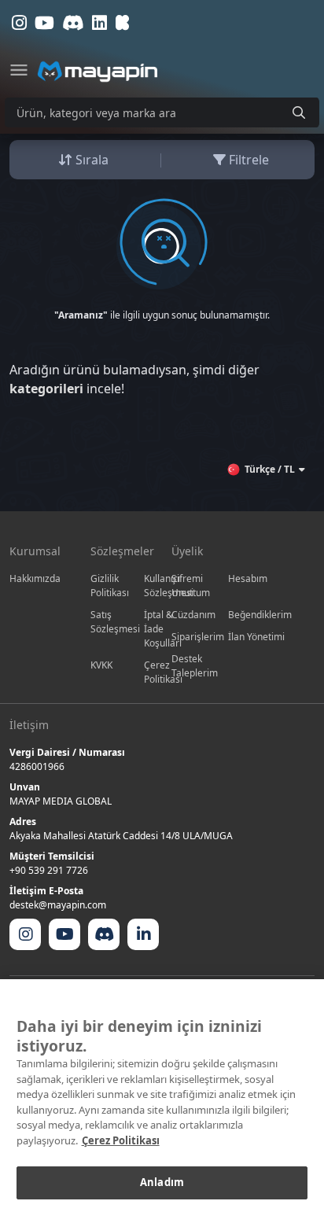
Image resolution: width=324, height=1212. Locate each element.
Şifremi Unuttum (190, 585)
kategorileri (46, 388)
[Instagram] (25, 934)
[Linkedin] (143, 934)
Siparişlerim (197, 636)
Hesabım (247, 578)
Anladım (162, 1182)
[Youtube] (64, 934)
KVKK (101, 665)
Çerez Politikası (121, 1140)
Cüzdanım (193, 614)
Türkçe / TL (270, 469)
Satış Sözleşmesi (115, 621)
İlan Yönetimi (256, 636)
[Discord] (104, 934)
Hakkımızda (35, 578)
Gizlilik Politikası (109, 585)
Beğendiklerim (260, 614)
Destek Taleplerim (194, 666)
